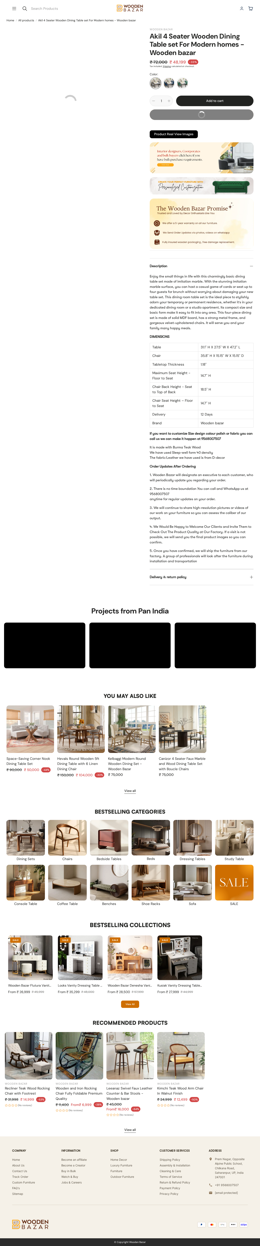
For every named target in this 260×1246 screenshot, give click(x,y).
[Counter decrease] (153, 101)
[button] (14, 8)
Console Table (25, 904)
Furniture (116, 1171)
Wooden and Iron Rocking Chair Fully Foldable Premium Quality (79, 1093)
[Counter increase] (169, 101)
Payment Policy (170, 1188)
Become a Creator (73, 1165)
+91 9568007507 (227, 1185)
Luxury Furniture (121, 1165)
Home (10, 20)
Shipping (167, 66)
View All (130, 1004)
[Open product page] (30, 729)
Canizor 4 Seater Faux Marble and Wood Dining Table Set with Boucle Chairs (182, 763)
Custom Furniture (23, 1182)
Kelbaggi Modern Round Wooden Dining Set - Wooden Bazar (127, 763)
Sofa (192, 904)
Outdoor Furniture (122, 1176)
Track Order (20, 1176)
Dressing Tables (192, 859)
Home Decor (118, 1159)
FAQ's (16, 1188)
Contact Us (19, 1171)
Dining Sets (26, 859)
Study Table (234, 859)
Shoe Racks (151, 904)
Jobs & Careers (71, 1182)
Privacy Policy (169, 1193)
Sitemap (17, 1193)
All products (26, 20)
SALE (234, 904)
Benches (109, 904)
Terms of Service (171, 1176)
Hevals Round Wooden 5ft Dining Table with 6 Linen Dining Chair (78, 763)
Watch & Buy (69, 1176)
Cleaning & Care (170, 1171)
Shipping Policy (170, 1159)
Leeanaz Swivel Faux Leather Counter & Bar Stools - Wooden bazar (129, 1093)
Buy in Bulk (68, 1171)
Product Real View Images (173, 134)
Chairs (67, 859)
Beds (151, 858)
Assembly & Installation (175, 1165)
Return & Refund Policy (175, 1182)
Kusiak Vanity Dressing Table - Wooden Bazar (191, 985)
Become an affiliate (74, 1159)
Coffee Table (67, 904)
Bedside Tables (109, 859)
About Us (18, 1165)
